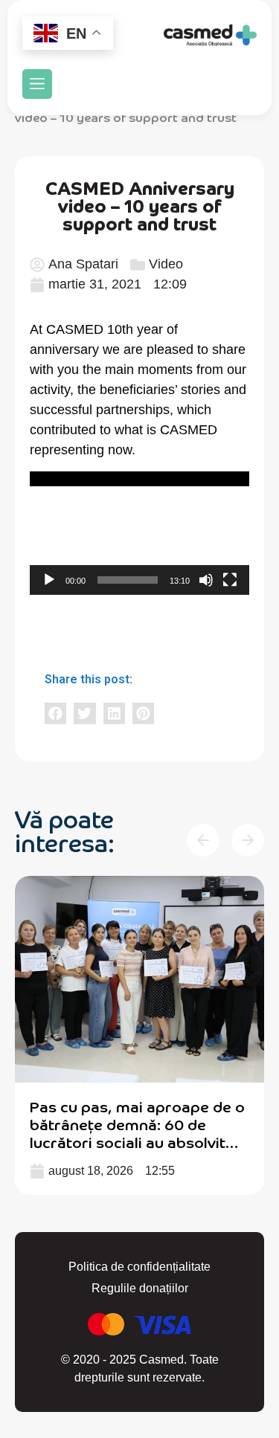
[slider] (127, 580)
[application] (139, 533)
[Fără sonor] (206, 580)
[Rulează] (49, 580)
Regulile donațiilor (140, 1288)
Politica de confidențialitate (139, 1266)
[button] (37, 84)
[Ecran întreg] (229, 580)
